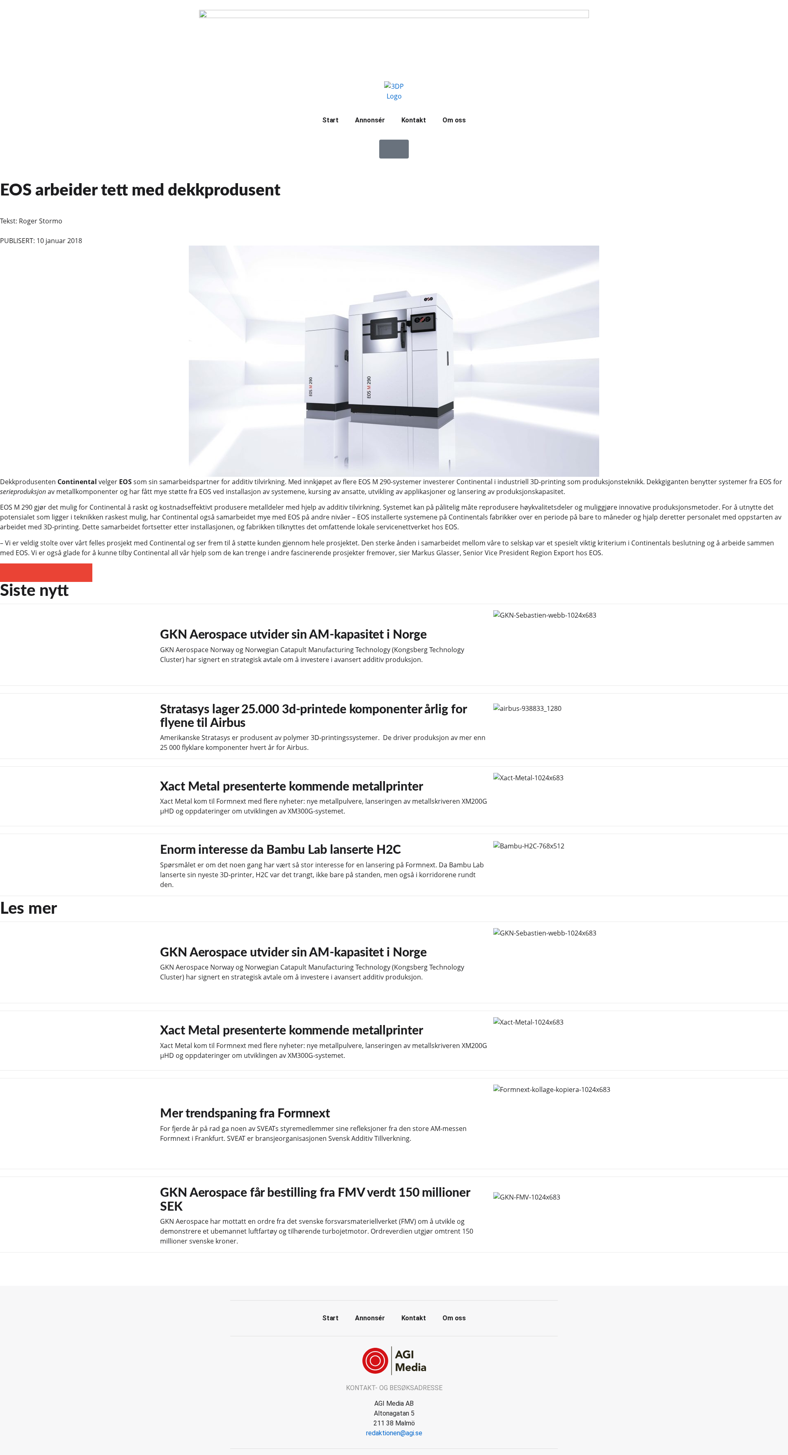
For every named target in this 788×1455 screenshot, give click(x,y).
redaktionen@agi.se (394, 1433)
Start (330, 120)
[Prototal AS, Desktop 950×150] (394, 15)
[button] (9, 572)
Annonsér (370, 120)
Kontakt (413, 120)
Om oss (454, 120)
